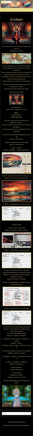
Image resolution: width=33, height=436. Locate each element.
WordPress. (26, 425)
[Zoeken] (29, 414)
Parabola (19, 425)
